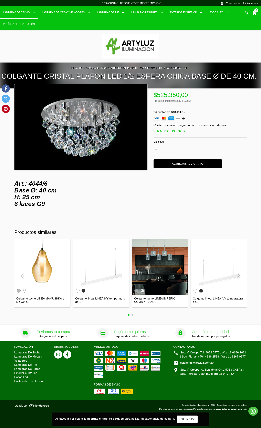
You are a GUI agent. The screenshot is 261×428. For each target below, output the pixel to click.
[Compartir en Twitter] (6, 99)
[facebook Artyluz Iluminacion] (67, 354)
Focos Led (216, 12)
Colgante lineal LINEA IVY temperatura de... (100, 300)
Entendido (187, 419)
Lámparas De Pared (144, 12)
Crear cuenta (233, 3)
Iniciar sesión (250, 3)
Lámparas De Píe (108, 12)
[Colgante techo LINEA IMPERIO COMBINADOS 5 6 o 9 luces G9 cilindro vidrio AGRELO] (160, 267)
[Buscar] (246, 12)
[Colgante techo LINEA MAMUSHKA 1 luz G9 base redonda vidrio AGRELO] (42, 267)
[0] (254, 14)
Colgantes (95, 68)
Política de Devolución (19, 24)
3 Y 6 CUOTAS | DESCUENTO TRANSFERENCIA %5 (131, 3)
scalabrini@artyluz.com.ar (197, 362)
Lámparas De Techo (16, 12)
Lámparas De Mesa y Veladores (63, 12)
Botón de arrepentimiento (234, 409)
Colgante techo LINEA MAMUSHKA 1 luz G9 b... (40, 300)
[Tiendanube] (32, 407)
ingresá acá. (213, 409)
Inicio (74, 68)
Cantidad (159, 141)
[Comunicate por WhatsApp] (253, 411)
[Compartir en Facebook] (6, 88)
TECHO (83, 68)
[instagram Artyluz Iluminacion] (58, 354)
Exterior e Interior (184, 12)
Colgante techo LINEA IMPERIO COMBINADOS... (154, 300)
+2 (24, 290)
